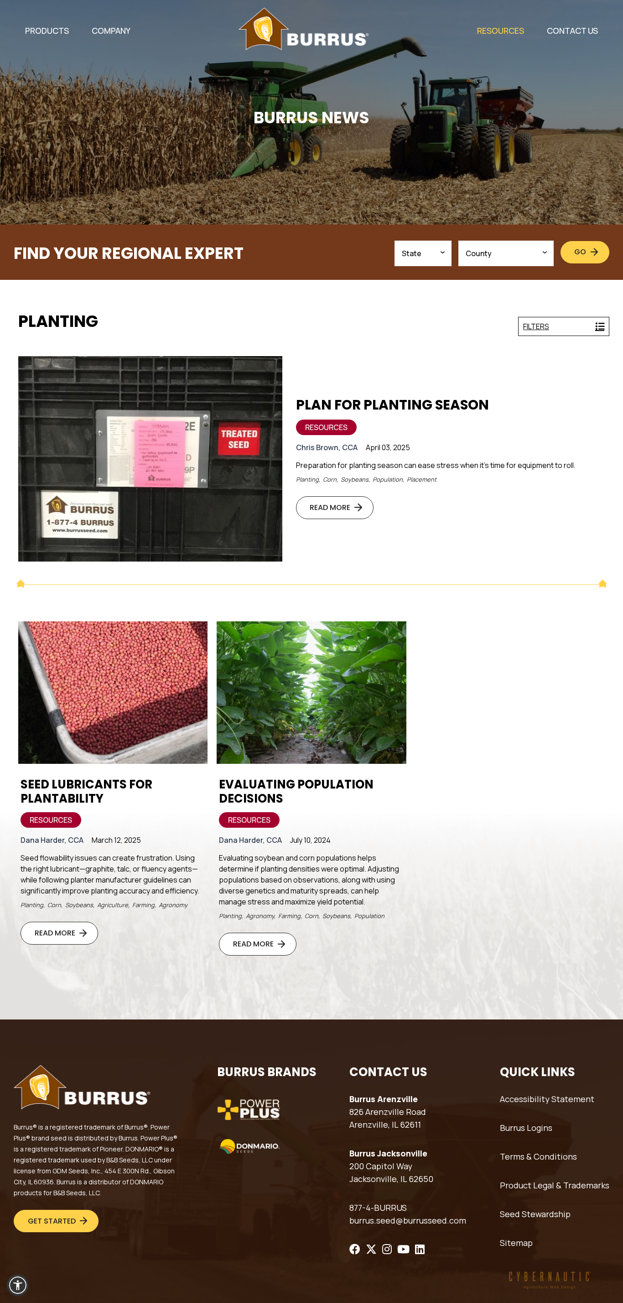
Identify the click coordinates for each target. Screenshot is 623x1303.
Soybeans (355, 480)
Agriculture (112, 905)
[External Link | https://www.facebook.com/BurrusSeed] (354, 1249)
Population (388, 480)
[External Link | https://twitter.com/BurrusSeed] (371, 1249)
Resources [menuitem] (500, 30)
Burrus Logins (526, 1127)
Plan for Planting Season (392, 405)
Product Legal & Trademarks (554, 1185)
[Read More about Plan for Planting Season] (150, 459)
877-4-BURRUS (378, 1207)
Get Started (52, 1221)
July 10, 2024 (310, 840)
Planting (307, 480)
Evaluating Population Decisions (296, 792)
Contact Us (572, 30)
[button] (18, 1285)
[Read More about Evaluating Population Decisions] (311, 692)
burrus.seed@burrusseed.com (407, 1220)
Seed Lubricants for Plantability (86, 792)
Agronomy (173, 905)
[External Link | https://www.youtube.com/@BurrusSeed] (403, 1249)
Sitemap (516, 1242)
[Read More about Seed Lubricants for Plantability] (113, 692)
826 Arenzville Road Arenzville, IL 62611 (387, 1118)
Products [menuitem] (47, 30)
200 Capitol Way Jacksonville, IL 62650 (391, 1172)
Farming (143, 905)
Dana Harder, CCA (52, 840)
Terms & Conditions (538, 1156)
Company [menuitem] (111, 30)
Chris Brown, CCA (327, 447)
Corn (330, 480)
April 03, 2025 (388, 447)
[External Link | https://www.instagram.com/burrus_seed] (387, 1249)
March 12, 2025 (116, 840)
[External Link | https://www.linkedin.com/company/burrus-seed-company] (420, 1249)
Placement (421, 480)
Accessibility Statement (547, 1098)
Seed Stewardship (535, 1213)
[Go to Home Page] (304, 29)
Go (580, 252)
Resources (326, 427)
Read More (330, 507)
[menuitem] (47, 31)
